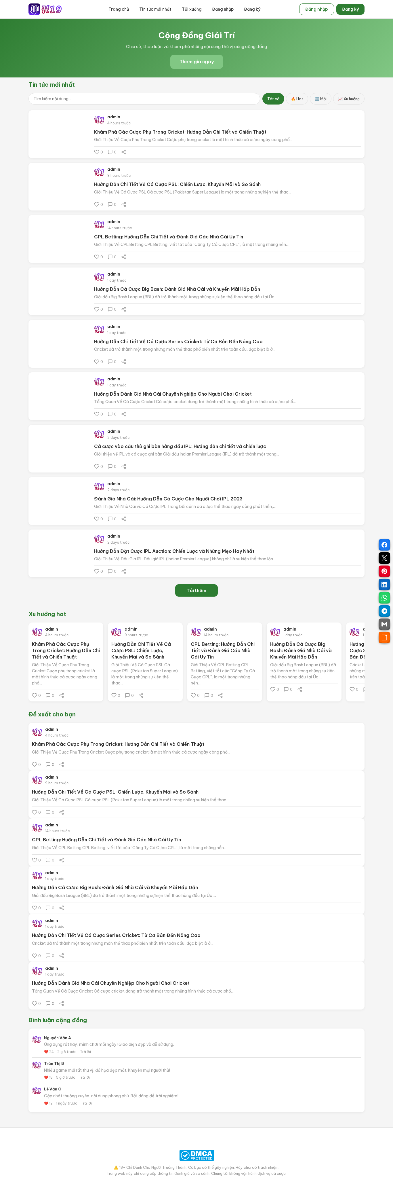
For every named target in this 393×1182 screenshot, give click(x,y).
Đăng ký (252, 9)
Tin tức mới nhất (155, 9)
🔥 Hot (297, 98)
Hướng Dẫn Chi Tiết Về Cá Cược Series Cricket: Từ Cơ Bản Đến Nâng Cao (178, 341)
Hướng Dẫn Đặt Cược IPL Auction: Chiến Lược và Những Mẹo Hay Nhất (174, 551)
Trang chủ (118, 9)
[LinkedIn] (384, 584)
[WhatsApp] (384, 598)
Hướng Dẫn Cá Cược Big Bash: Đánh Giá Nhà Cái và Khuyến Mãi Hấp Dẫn (177, 289)
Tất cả (273, 98)
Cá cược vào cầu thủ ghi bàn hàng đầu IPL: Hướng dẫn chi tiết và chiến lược (180, 446)
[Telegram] (384, 611)
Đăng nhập (223, 9)
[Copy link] (384, 637)
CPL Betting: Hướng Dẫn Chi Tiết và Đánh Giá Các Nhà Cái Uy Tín (168, 237)
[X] (384, 558)
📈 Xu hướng (349, 98)
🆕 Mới (321, 98)
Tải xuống (192, 9)
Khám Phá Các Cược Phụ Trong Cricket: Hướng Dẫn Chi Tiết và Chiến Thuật (180, 132)
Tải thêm (196, 590)
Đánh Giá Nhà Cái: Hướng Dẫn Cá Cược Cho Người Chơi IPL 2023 (168, 499)
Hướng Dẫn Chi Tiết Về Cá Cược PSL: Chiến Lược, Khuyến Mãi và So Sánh (177, 184)
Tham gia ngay (197, 61)
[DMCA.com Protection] (196, 1155)
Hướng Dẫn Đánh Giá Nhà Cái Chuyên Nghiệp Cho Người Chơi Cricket (173, 394)
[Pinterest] (384, 571)
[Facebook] (384, 545)
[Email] (384, 624)
